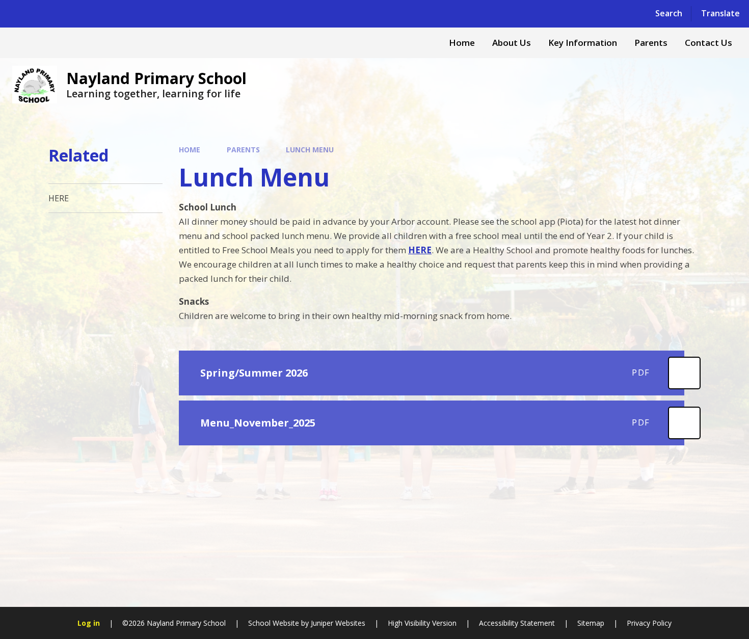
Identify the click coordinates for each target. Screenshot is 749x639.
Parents (243, 149)
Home (189, 149)
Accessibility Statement (517, 623)
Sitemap (590, 623)
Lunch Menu (310, 149)
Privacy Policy (649, 623)
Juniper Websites (338, 623)
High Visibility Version (422, 623)
